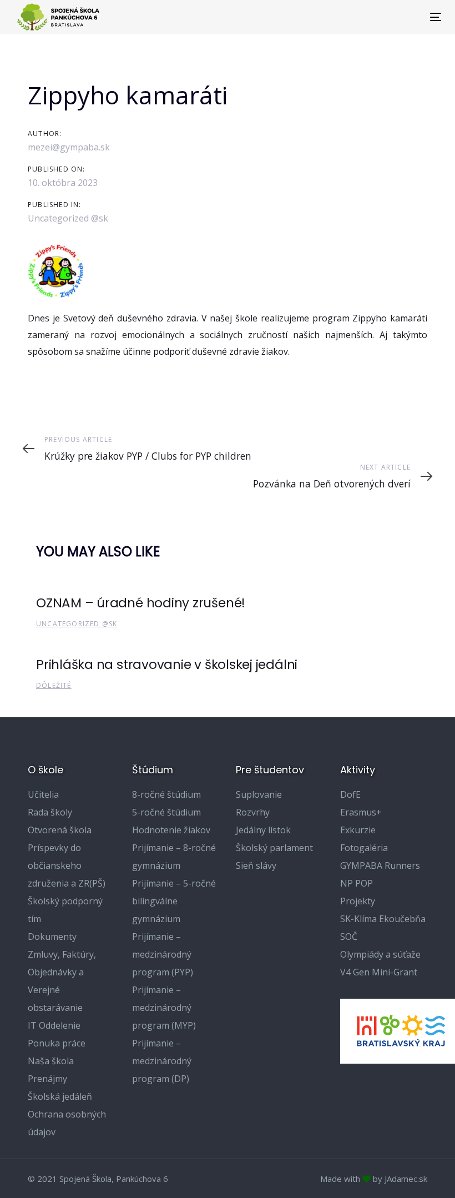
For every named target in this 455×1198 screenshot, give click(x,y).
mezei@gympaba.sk (69, 147)
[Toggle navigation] (370, 17)
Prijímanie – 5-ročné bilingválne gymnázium (174, 901)
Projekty (357, 901)
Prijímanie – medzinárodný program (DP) (161, 1061)
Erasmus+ (361, 812)
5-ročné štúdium (166, 812)
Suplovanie (259, 794)
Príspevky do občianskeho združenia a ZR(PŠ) (66, 865)
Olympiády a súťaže (380, 954)
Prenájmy (47, 1079)
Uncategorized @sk (68, 218)
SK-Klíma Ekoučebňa (383, 919)
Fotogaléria (364, 848)
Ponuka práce (56, 1043)
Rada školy (50, 812)
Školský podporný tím (65, 910)
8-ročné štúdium (166, 794)
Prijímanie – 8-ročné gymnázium (174, 857)
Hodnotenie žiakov (171, 830)
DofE (350, 794)
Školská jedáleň (60, 1096)
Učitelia (43, 794)
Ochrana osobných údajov (67, 1123)
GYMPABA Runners (380, 865)
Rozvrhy (253, 812)
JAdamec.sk (406, 1178)
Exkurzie (358, 830)
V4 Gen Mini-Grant (378, 972)
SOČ (348, 936)
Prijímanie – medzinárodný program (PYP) (162, 954)
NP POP (356, 883)
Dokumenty (52, 936)
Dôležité (54, 685)
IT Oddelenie (54, 1025)
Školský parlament (274, 848)
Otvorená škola (60, 830)
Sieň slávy (256, 865)
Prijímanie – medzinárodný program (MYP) (164, 1007)
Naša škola (51, 1061)
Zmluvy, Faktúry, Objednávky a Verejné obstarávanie (62, 981)
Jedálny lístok (263, 830)
